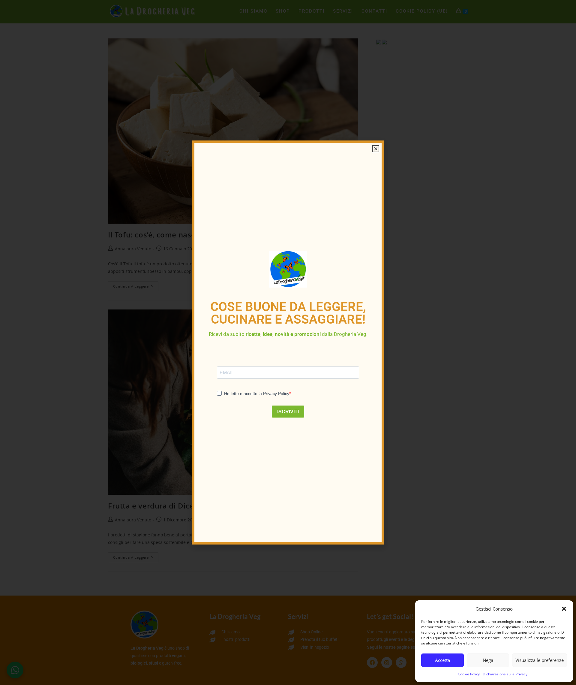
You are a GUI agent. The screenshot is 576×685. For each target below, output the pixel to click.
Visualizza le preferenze (539, 660)
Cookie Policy (469, 674)
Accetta (442, 660)
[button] (564, 609)
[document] (288, 342)
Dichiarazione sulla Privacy (505, 674)
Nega (488, 660)
